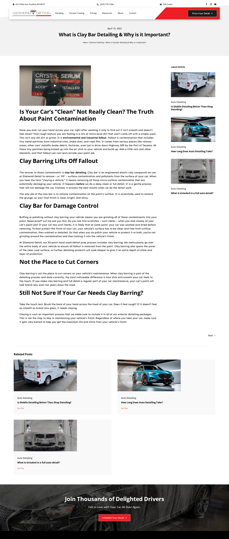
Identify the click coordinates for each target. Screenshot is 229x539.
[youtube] (215, 4)
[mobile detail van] (193, 73)
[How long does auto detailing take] (193, 117)
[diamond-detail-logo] (32, 10)
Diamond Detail (32, 176)
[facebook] (207, 4)
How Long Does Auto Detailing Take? (192, 151)
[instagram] (211, 4)
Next (210, 335)
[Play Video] (55, 86)
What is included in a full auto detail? (192, 193)
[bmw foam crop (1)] (193, 159)
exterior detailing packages (134, 314)
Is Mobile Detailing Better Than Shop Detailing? (192, 108)
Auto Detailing (178, 102)
